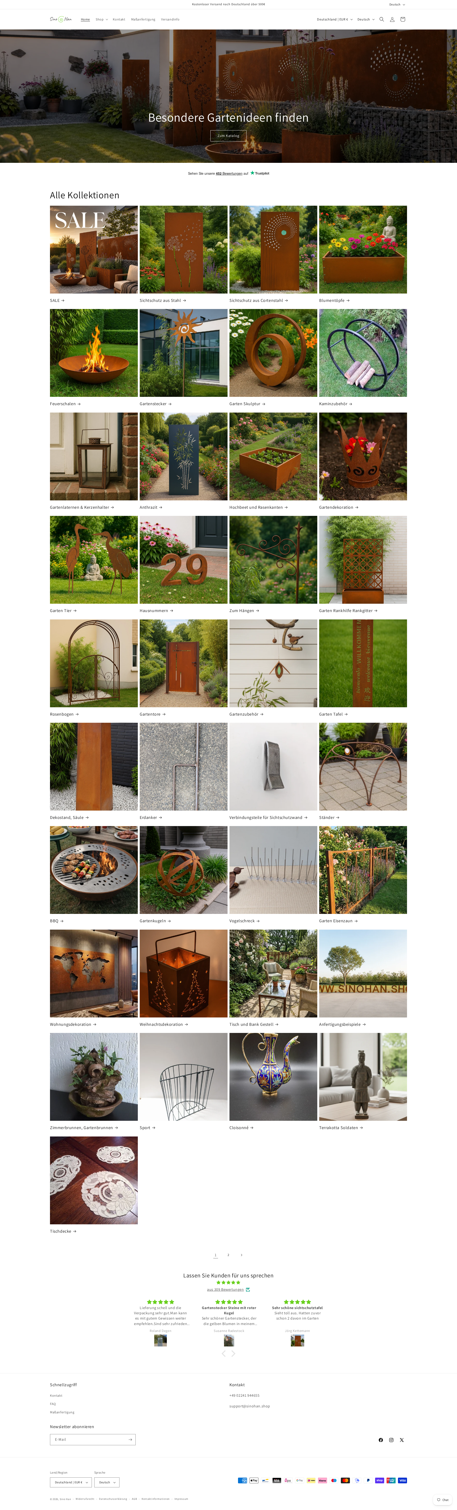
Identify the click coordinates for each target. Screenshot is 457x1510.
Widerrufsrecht (85, 1498)
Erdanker (148, 817)
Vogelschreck (242, 920)
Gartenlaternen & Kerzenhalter (79, 507)
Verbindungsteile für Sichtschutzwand (266, 817)
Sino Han (65, 1499)
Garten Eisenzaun (336, 920)
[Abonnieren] (130, 1439)
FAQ (53, 1404)
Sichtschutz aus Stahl (160, 300)
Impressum (181, 1498)
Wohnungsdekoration (70, 1024)
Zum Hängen (241, 610)
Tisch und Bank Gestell (251, 1024)
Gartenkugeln (153, 920)
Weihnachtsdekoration (161, 1024)
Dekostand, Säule (67, 817)
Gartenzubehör (243, 714)
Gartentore (150, 714)
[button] (101, 19)
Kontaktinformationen (156, 1498)
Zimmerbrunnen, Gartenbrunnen (81, 1127)
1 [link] (216, 1254)
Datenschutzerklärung (113, 1498)
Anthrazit (148, 507)
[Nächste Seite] (241, 1255)
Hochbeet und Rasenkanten (256, 507)
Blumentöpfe (332, 300)
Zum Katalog (228, 136)
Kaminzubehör (333, 403)
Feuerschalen (63, 403)
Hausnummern (154, 610)
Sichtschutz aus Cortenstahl (256, 300)
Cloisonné (238, 1127)
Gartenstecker (153, 403)
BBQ (54, 920)
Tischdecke (60, 1231)
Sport (145, 1127)
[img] (228, 1282)
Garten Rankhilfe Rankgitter (346, 610)
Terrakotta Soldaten (338, 1127)
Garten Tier (61, 610)
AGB (134, 1498)
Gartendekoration (336, 507)
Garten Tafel (331, 714)
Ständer (326, 817)
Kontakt (56, 1395)
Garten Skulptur (244, 403)
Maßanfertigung (62, 1412)
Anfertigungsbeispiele (340, 1024)
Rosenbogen (62, 714)
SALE (55, 300)
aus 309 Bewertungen (225, 1289)
